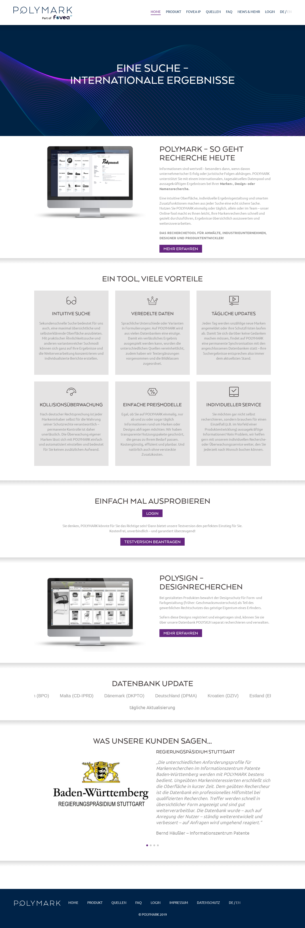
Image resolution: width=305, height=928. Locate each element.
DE (282, 11)
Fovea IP (193, 11)
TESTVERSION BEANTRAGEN (152, 541)
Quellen (213, 11)
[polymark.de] (44, 13)
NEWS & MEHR (249, 11)
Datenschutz (208, 902)
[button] (28, 799)
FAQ (229, 11)
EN (289, 11)
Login (270, 11)
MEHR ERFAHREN (180, 633)
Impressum (178, 902)
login (156, 902)
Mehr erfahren (180, 248)
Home (156, 11)
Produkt (173, 11)
